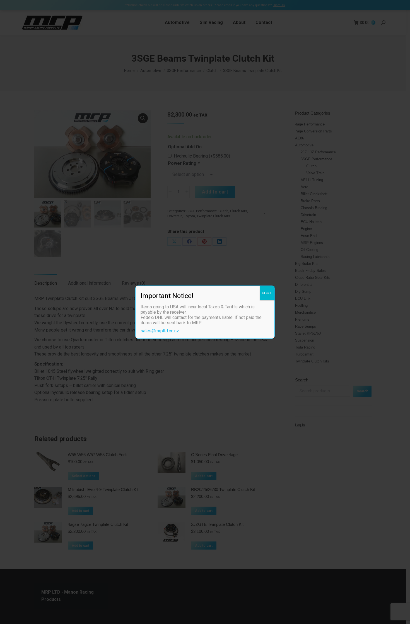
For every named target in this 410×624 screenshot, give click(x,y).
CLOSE (267, 293)
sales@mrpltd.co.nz (160, 330)
